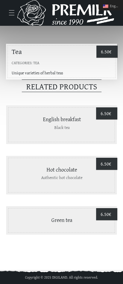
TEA (36, 63)
